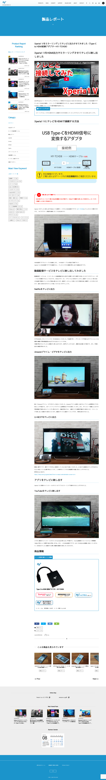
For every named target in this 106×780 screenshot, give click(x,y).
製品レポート (39, 627)
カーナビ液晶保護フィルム (14, 131)
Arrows (9, 141)
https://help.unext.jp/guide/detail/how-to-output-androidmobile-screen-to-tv (54, 474)
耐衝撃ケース (13, 178)
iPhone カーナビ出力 (21, 220)
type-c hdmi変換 (13, 186)
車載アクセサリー (12, 162)
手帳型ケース (23, 198)
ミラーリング (39, 630)
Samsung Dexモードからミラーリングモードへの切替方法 (23, 95)
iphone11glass (20, 212)
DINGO (9, 145)
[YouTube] (96, 3)
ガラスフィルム (13, 214)
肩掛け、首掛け (13, 198)
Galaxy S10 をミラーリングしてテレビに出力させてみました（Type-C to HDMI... (23, 61)
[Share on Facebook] (86, 3)
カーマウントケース (14, 200)
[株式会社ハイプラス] (4, 2)
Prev (38, 679)
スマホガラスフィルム (15, 181)
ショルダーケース (14, 189)
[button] (103, 3)
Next (94, 679)
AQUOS (10, 138)
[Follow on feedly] (99, 3)
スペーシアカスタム (14, 217)
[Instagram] (93, 3)
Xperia (9, 148)
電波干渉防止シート (22, 209)
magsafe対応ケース (14, 192)
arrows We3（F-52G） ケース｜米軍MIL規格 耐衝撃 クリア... (80, 667)
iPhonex (11, 209)
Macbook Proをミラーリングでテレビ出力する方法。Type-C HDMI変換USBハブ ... (23, 107)
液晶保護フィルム (12, 155)
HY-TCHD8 (81, 209)
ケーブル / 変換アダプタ (13, 158)
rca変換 (11, 220)
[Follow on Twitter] (90, 3)
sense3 (11, 212)
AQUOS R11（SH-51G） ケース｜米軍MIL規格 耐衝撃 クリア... (43, 667)
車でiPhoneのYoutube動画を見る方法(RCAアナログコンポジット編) (23, 72)
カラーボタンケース (14, 195)
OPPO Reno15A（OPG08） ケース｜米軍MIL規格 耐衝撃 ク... (61, 667)
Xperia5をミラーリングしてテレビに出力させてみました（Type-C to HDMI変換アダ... (23, 84)
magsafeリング (11, 127)
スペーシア (25, 217)
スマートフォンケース (13, 151)
